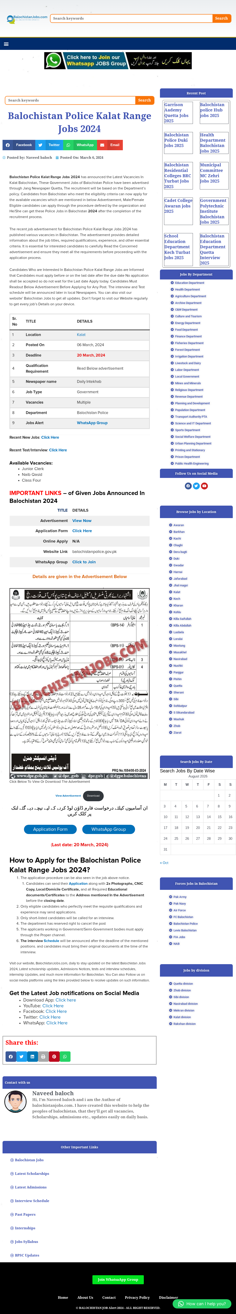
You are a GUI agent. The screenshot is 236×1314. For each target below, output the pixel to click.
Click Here (50, 438)
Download (93, 796)
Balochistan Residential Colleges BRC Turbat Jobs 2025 (177, 175)
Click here (66, 1000)
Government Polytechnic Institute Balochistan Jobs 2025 (213, 211)
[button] (6, 44)
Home (63, 1298)
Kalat (81, 335)
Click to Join (84, 562)
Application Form (50, 829)
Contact (109, 1298)
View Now (81, 521)
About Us (85, 1298)
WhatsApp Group (92, 423)
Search (221, 18)
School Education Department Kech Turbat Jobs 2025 (177, 247)
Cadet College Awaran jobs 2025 (178, 206)
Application (78, 883)
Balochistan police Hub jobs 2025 (212, 110)
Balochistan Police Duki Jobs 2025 (176, 140)
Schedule (51, 941)
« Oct (164, 863)
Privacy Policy (137, 1298)
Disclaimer (168, 1298)
